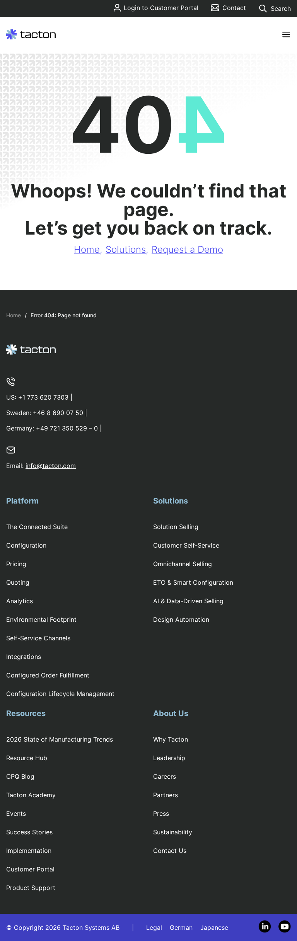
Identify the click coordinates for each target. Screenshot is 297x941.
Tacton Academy (31, 795)
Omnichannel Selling (182, 564)
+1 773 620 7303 (43, 397)
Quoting (17, 582)
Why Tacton (170, 739)
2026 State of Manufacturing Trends (59, 739)
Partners (165, 795)
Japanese (214, 927)
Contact (234, 8)
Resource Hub (26, 758)
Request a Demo (187, 249)
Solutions (126, 249)
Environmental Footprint (41, 619)
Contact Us (169, 850)
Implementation (28, 850)
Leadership (169, 758)
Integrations (23, 656)
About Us (170, 713)
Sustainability (172, 832)
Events (16, 813)
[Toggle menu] (286, 34)
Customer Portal (30, 869)
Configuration (26, 545)
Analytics (19, 601)
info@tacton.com (51, 466)
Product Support (30, 888)
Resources (26, 713)
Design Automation (181, 619)
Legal (154, 927)
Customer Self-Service (186, 545)
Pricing (16, 564)
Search (281, 8)
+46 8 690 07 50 (58, 413)
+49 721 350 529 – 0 (67, 428)
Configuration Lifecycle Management (60, 694)
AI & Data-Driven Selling (188, 601)
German (181, 927)
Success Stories (29, 832)
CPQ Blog (20, 776)
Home (87, 249)
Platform (22, 500)
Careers (164, 776)
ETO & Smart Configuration (193, 582)
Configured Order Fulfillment (47, 675)
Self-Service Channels (38, 638)
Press (161, 813)
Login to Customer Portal (161, 8)
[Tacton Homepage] (31, 34)
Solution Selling (175, 527)
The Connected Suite (37, 527)
